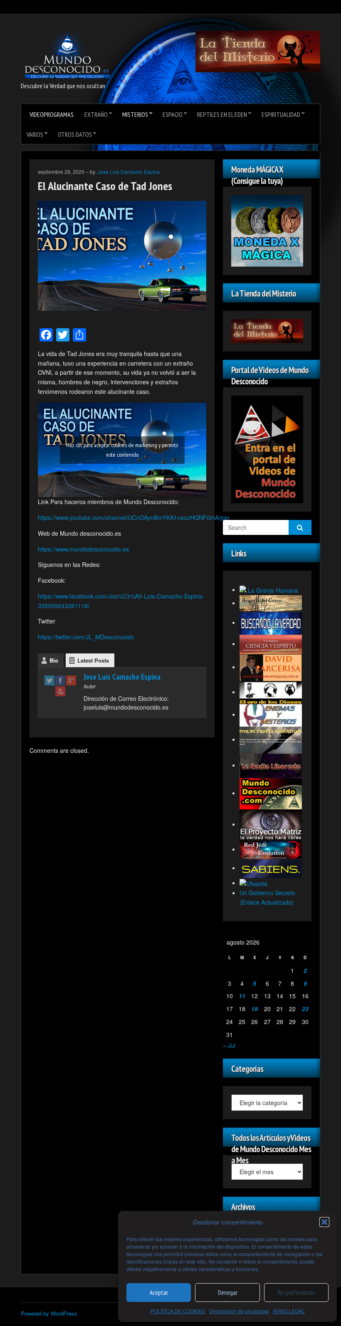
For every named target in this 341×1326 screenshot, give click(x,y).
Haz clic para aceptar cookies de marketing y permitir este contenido (122, 449)
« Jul (229, 1045)
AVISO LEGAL (289, 1310)
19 (254, 1008)
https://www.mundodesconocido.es (83, 549)
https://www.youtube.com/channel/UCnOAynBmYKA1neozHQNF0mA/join (134, 517)
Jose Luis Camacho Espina (129, 171)
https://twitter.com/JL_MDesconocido (86, 637)
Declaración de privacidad (239, 1310)
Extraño (96, 114)
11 (242, 996)
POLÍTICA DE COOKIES (178, 1310)
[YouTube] (60, 690)
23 (305, 1008)
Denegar (227, 1292)
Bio (53, 660)
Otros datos (75, 134)
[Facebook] (60, 680)
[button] (324, 1222)
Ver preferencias (296, 1292)
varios (35, 134)
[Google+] (71, 680)
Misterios (135, 114)
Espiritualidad (281, 114)
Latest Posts (93, 660)
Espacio (173, 114)
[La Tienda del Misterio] (257, 51)
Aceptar (159, 1292)
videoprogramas (52, 114)
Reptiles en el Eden (222, 114)
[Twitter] (49, 680)
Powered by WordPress (49, 1313)
